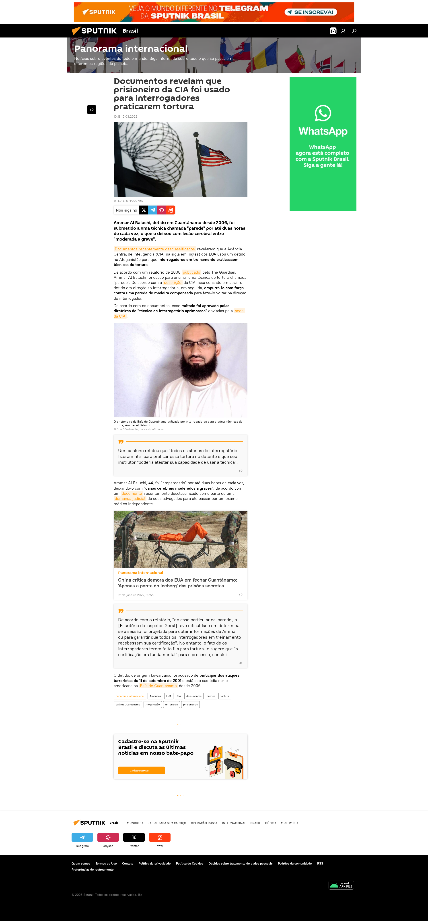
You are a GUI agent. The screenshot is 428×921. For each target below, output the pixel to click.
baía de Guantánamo (128, 704)
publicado (191, 272)
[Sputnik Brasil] (96, 36)
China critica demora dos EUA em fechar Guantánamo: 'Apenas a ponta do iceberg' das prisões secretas (177, 582)
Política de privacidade (155, 863)
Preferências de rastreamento (93, 869)
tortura (224, 696)
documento (132, 493)
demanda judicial (130, 498)
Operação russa (204, 823)
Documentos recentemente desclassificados (155, 249)
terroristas (171, 704)
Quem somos (81, 863)
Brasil (255, 823)
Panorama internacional (140, 573)
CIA (179, 696)
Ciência (270, 823)
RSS (320, 863)
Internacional (234, 823)
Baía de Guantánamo (158, 685)
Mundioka (135, 823)
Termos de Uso (106, 863)
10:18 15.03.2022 (125, 116)
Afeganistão (153, 704)
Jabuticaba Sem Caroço (167, 823)
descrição (172, 282)
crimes (211, 696)
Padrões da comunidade (295, 863)
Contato (127, 863)
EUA (168, 696)
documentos (194, 696)
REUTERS (122, 200)
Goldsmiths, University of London (144, 429)
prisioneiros (190, 704)
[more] (240, 470)
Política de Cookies (189, 863)
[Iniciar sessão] (343, 30)
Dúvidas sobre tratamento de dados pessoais (241, 863)
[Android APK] (341, 886)
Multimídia (289, 823)
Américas (155, 696)
